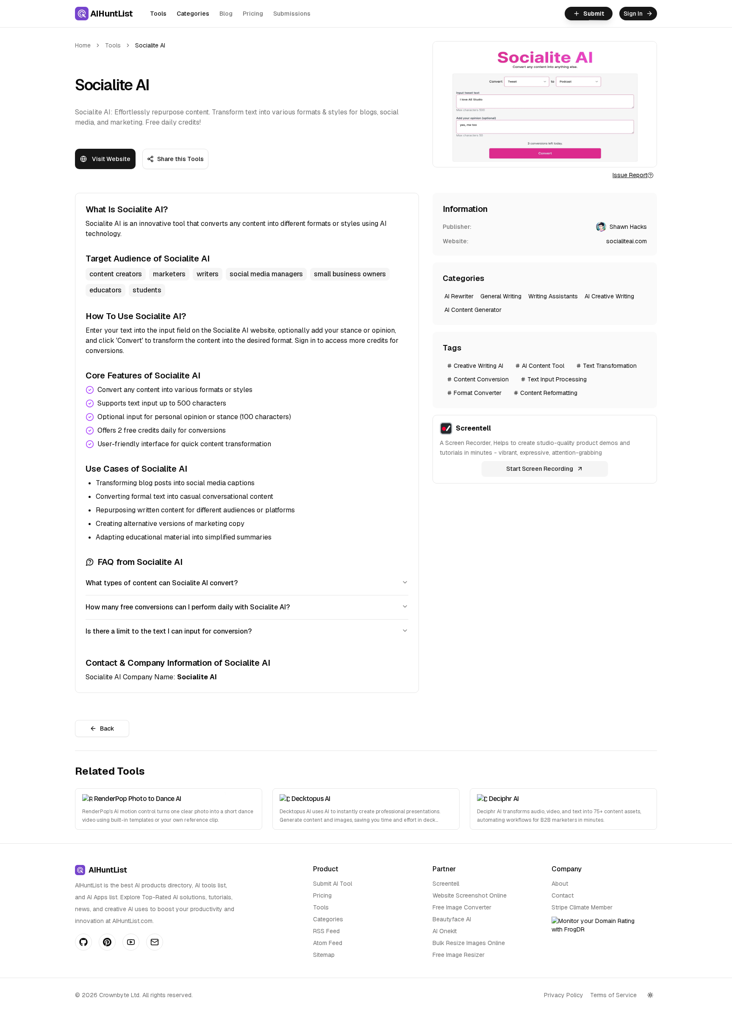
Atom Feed (327, 943)
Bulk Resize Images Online (469, 943)
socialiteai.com (626, 241)
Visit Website (111, 159)
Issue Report (630, 175)
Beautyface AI (452, 919)
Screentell (446, 883)
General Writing (500, 296)
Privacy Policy (563, 995)
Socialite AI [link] (150, 45)
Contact (563, 895)
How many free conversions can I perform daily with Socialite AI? (188, 607)
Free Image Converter (462, 907)
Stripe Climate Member (582, 907)
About (560, 883)
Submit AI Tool (332, 883)
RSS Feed (326, 931)
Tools (158, 13)
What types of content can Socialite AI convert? (162, 582)
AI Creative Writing (609, 296)
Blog (226, 13)
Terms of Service (613, 995)
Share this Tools (180, 159)
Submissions (292, 13)
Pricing (253, 13)
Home (83, 45)
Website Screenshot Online (470, 895)
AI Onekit (445, 931)
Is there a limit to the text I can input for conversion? (169, 631)
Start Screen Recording (539, 469)
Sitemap (324, 955)
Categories (193, 13)
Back (107, 728)
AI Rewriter (459, 296)
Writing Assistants (553, 296)
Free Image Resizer (459, 955)
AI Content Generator (473, 310)
